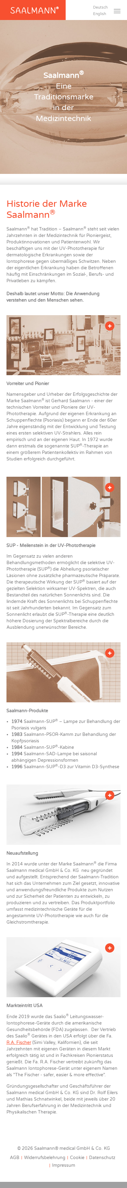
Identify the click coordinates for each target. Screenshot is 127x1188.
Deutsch (100, 7)
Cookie (77, 1157)
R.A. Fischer (18, 1042)
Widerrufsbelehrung (44, 1157)
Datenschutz (102, 1157)
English (99, 14)
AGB (14, 1157)
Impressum (63, 1165)
